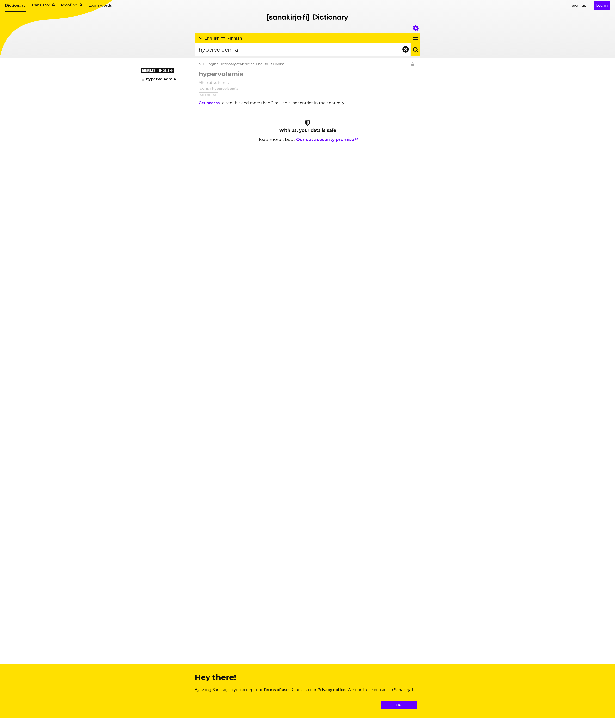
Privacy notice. (331, 690)
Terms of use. (276, 690)
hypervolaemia (161, 79)
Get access (210, 103)
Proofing (69, 5)
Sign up (579, 5)
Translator (40, 5)
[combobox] (302, 49)
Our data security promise (325, 139)
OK (398, 705)
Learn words (100, 5)
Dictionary (15, 5)
